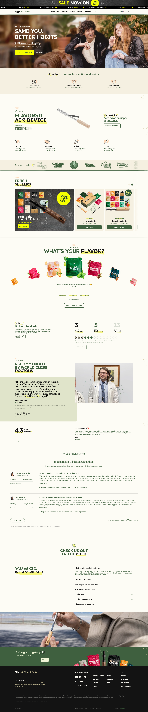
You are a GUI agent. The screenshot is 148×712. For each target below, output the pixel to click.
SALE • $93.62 (89, 227)
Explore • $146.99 (119, 227)
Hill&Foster (122, 708)
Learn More (80, 347)
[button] (95, 12)
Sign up (44, 659)
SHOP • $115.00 (23, 226)
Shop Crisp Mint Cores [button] (74, 305)
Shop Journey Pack (111, 125)
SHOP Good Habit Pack (24, 52)
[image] (74, 3)
